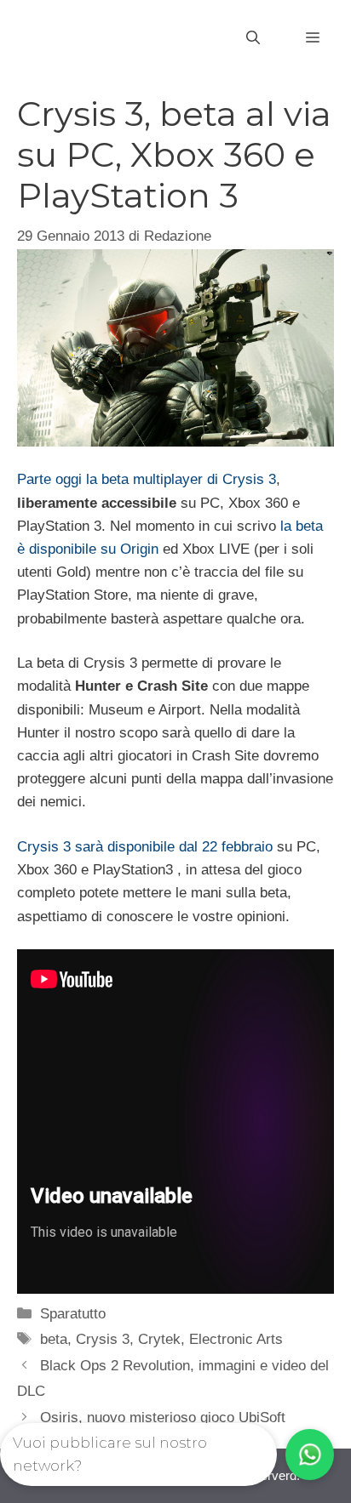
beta (53, 1339)
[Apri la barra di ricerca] (253, 38)
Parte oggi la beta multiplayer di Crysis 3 (146, 479)
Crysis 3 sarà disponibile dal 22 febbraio (145, 847)
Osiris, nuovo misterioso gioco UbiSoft (162, 1417)
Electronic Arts (236, 1339)
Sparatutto (73, 1314)
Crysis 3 (102, 1339)
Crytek (159, 1339)
